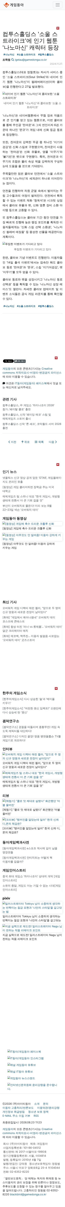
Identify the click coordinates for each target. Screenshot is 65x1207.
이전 (13, 442)
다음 (52, 442)
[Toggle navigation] (57, 4)
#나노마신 (9, 54)
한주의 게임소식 (14, 693)
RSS (36, 1115)
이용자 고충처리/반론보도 (18, 1107)
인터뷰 (7, 749)
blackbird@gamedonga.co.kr (28, 1194)
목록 (41, 442)
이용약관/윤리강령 (48, 1107)
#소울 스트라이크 (26, 54)
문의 (45, 1103)
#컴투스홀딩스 (46, 54)
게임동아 (7, 368)
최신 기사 (9, 602)
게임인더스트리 (14, 870)
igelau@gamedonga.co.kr (31, 59)
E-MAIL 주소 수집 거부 (16, 1115)
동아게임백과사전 (15, 842)
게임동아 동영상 (14, 518)
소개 (37, 1103)
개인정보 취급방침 (13, 1111)
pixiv (6, 898)
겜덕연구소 (10, 721)
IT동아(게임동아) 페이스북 (31, 383)
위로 (27, 442)
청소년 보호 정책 (38, 1111)
